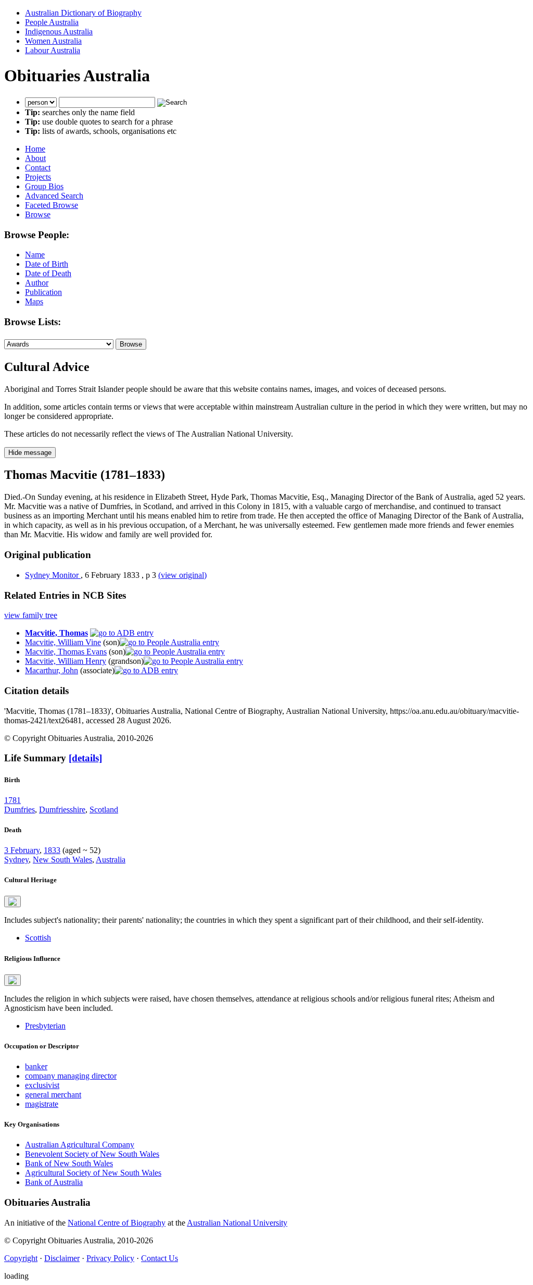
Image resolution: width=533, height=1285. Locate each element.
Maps (34, 301)
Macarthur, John (51, 670)
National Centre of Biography (117, 1222)
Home (35, 148)
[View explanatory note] (12, 901)
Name (35, 254)
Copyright (20, 1258)
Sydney (16, 859)
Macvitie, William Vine (63, 642)
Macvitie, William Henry (65, 661)
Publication (43, 292)
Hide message (30, 452)
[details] (85, 757)
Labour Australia (52, 50)
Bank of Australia (54, 1182)
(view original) (182, 575)
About (35, 158)
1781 (12, 800)
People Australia (52, 22)
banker (36, 1066)
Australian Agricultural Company (79, 1144)
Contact (37, 167)
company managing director (71, 1075)
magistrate (41, 1103)
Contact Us (159, 1258)
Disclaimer (62, 1258)
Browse (37, 214)
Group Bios (44, 186)
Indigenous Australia (59, 31)
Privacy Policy (110, 1258)
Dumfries (19, 809)
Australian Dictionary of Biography (83, 12)
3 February (22, 850)
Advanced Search (54, 195)
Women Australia (53, 40)
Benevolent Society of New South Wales (92, 1154)
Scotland (104, 809)
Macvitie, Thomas (56, 632)
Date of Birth (46, 264)
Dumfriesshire (62, 809)
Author (36, 282)
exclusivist (42, 1085)
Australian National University (237, 1222)
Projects (38, 176)
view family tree (30, 615)
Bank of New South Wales (69, 1163)
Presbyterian (45, 1025)
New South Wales (62, 859)
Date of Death (48, 273)
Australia (110, 859)
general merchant (53, 1094)
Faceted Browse (51, 205)
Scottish (38, 937)
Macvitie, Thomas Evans (66, 651)
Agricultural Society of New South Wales (93, 1172)
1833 (52, 850)
